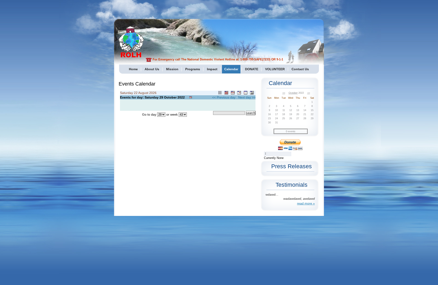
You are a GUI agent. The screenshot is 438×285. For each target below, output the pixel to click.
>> (308, 92)
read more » (306, 203)
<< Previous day (223, 97)
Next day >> (247, 97)
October (293, 92)
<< (283, 92)
